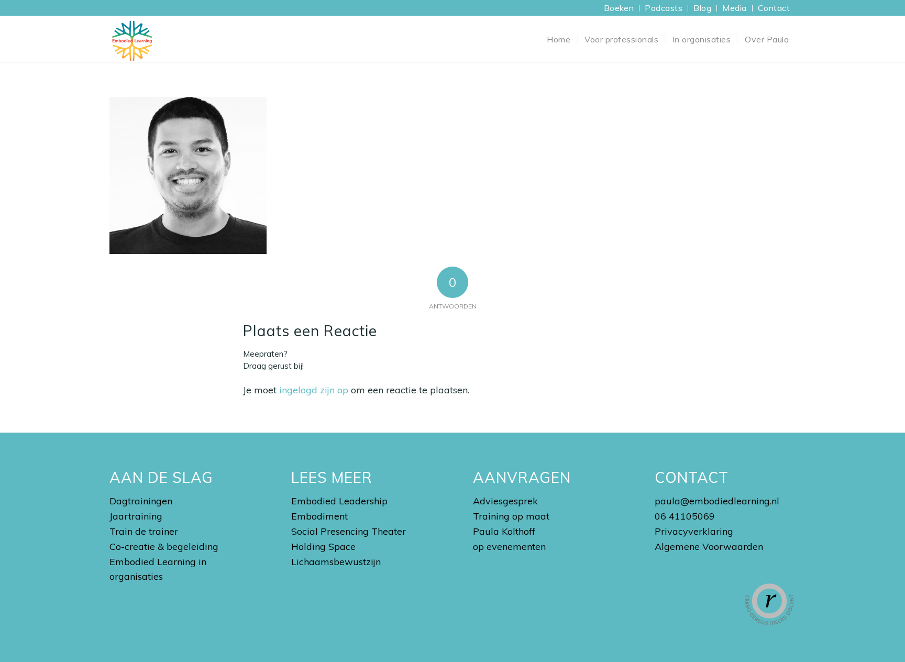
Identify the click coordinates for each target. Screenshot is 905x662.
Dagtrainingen (140, 501)
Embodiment (319, 516)
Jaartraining (135, 516)
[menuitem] (619, 8)
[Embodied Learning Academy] (131, 39)
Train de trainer (143, 531)
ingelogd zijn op (313, 390)
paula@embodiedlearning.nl (717, 501)
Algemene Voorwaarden (709, 546)
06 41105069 (685, 516)
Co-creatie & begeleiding (163, 546)
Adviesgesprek (505, 501)
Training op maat (511, 516)
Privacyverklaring (694, 531)
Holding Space (323, 546)
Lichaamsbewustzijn (336, 562)
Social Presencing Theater (348, 531)
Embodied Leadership (339, 501)
